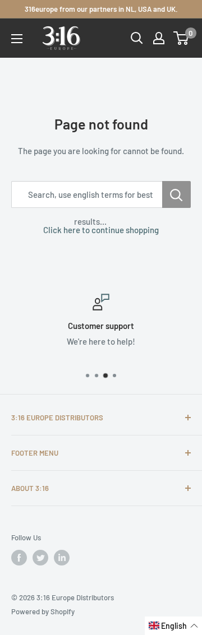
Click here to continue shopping (101, 230)
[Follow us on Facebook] (19, 558)
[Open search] (137, 38)
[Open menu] (16, 38)
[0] (182, 38)
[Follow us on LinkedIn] (62, 558)
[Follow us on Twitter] (40, 558)
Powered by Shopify (43, 611)
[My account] (158, 38)
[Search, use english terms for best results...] (176, 194)
